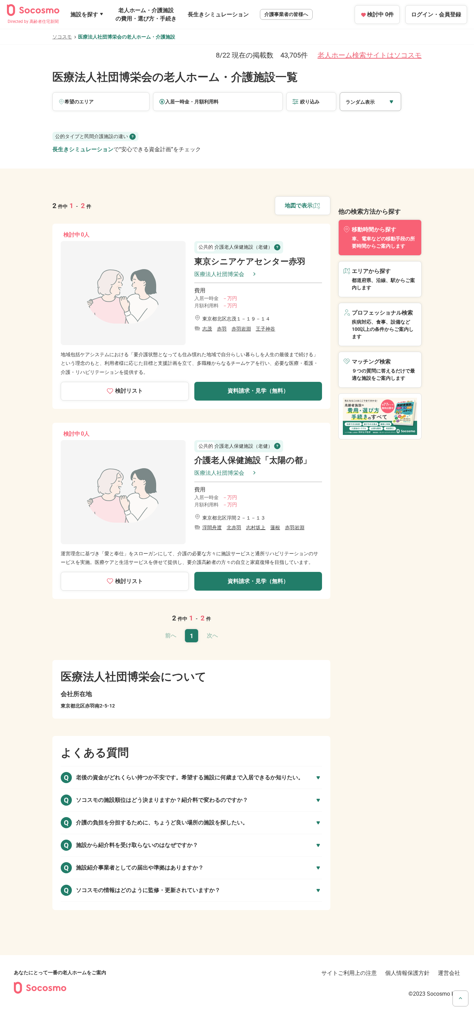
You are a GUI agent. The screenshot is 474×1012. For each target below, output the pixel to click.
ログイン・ (436, 14)
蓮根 (275, 527)
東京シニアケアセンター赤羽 (249, 261)
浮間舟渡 (212, 527)
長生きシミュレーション (218, 14)
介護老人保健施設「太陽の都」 (252, 460)
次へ (212, 635)
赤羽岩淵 (241, 329)
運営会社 (449, 973)
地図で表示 (299, 205)
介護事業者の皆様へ (286, 14)
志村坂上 (255, 527)
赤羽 (222, 329)
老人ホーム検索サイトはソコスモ (370, 55)
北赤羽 (234, 527)
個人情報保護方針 (407, 973)
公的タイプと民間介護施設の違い (91, 136)
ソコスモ (62, 37)
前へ (170, 635)
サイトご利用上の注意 (349, 973)
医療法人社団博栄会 (219, 274)
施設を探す (84, 14)
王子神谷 (265, 329)
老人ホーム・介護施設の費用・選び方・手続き (146, 14)
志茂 (207, 329)
